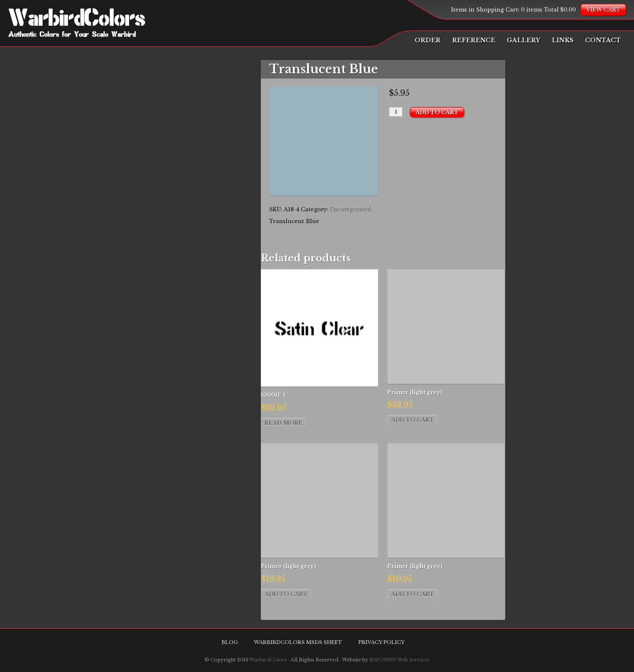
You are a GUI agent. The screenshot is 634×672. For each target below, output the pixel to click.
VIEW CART (603, 9)
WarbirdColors (76, 20)
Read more (283, 423)
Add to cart (437, 112)
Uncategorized (350, 209)
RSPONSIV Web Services (400, 660)
